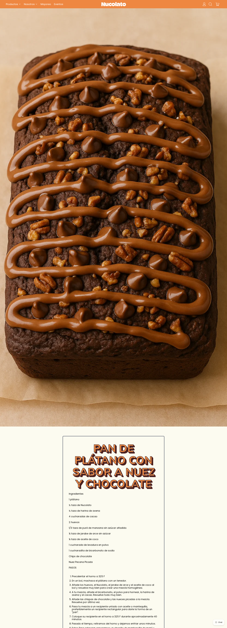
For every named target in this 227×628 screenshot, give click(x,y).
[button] (210, 4)
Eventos (58, 4)
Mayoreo (46, 4)
